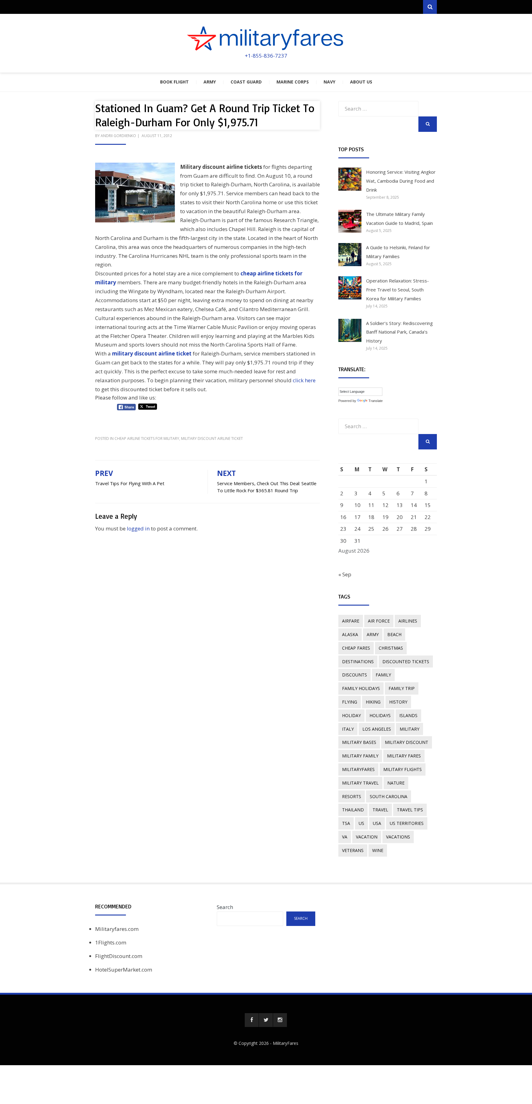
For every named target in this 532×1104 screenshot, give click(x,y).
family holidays (361, 688)
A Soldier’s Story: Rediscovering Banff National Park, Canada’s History (399, 332)
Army (210, 82)
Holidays (380, 715)
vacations (398, 837)
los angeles (376, 729)
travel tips (410, 810)
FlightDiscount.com (118, 956)
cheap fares (356, 648)
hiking (373, 702)
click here (304, 380)
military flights (402, 769)
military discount (406, 742)
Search (225, 907)
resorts (351, 796)
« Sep (344, 574)
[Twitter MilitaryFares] (266, 1020)
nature (396, 783)
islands (408, 715)
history (398, 702)
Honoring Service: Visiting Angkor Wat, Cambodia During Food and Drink (401, 181)
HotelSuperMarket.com (123, 969)
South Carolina (388, 796)
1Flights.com (110, 942)
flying (349, 702)
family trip (402, 688)
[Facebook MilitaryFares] (252, 1020)
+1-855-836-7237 (266, 55)
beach (394, 634)
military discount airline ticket (151, 353)
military (409, 729)
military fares (404, 756)
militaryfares (358, 769)
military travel (360, 783)
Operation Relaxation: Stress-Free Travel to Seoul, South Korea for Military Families (397, 290)
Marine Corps (292, 82)
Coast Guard (246, 82)
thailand (353, 810)
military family (360, 756)
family (383, 675)
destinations (358, 661)
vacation (366, 837)
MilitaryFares (285, 1043)
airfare (350, 621)
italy (348, 729)
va (344, 837)
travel (380, 810)
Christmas (391, 648)
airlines (407, 621)
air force (379, 621)
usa (377, 823)
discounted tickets (405, 661)
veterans (353, 850)
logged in (138, 528)
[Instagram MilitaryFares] (280, 1020)
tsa (346, 823)
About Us (361, 82)
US (361, 823)
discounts (354, 675)
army (373, 634)
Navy (329, 82)
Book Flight (174, 82)
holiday (351, 715)
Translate (376, 401)
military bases (359, 742)
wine (377, 850)
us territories (407, 823)
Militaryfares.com (117, 928)
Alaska (350, 634)
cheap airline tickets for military (147, 438)
